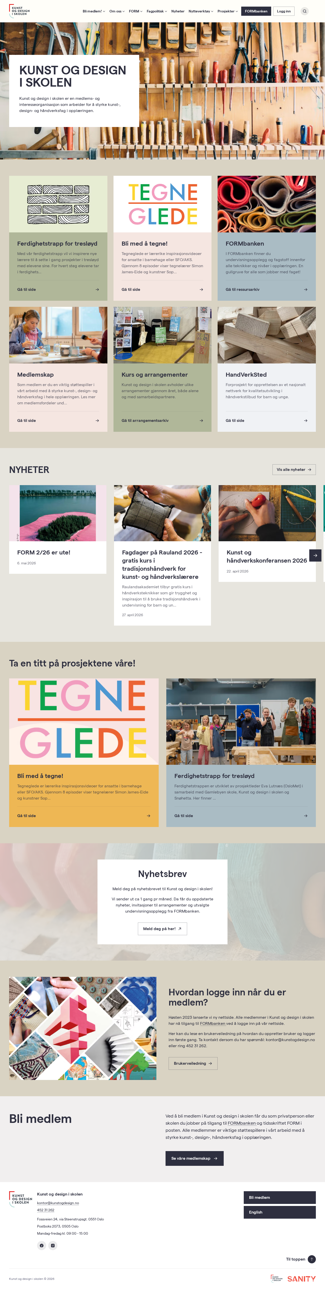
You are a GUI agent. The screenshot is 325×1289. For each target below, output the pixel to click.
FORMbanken (256, 11)
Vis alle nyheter (291, 469)
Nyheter (178, 11)
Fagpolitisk (155, 11)
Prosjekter (226, 11)
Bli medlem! (92, 11)
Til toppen (295, 1259)
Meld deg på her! (159, 929)
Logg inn (284, 11)
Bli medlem (259, 1197)
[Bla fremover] (315, 555)
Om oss (115, 11)
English (256, 1212)
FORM (134, 11)
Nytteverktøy (199, 11)
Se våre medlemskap (190, 1158)
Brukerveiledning (190, 1063)
